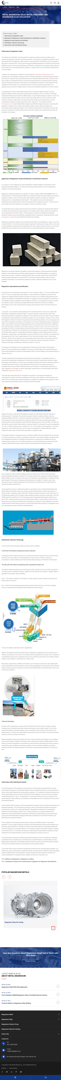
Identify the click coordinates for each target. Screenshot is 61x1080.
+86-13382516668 (12, 1044)
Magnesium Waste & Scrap (10, 1024)
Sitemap (4, 1068)
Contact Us (5, 1039)
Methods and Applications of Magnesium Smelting (19, 859)
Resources (12, 7)
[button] (3, 877)
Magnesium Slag (10, 922)
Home (5, 7)
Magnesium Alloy (7, 1019)
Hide (15, 33)
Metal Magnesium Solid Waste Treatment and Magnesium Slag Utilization (23, 9)
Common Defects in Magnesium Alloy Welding (16, 1003)
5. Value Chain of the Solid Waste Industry (15, 45)
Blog (18, 7)
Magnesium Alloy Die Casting (11, 1029)
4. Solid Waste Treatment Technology (13, 43)
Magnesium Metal (7, 1014)
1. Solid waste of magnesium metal (13, 36)
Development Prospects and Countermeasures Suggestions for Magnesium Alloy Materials (30, 861)
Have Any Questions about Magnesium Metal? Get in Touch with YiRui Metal (30, 954)
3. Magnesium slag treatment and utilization (15, 40)
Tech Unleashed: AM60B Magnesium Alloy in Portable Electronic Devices (24, 995)
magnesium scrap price (15, 370)
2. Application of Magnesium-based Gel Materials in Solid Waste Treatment (24, 38)
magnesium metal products (43, 74)
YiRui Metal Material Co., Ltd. (17, 1065)
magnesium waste (8, 104)
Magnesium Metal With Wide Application (14, 987)
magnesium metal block (10, 217)
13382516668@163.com (14, 1051)
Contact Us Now (30, 961)
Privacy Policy (13, 1068)
